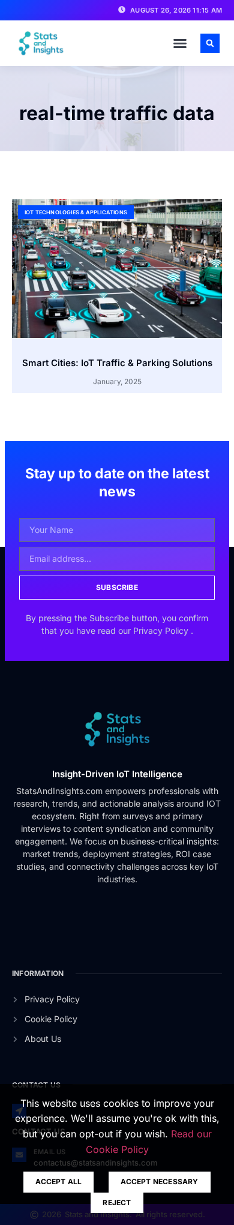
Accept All (58, 1181)
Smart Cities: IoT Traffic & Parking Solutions (117, 363)
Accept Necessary (159, 1181)
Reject (117, 1202)
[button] (180, 43)
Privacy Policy (162, 630)
